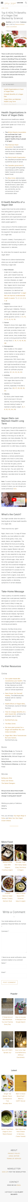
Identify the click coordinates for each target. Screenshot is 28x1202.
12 (7, 319)
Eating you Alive (6, 778)
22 (13, 372)
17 (17, 340)
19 (22, 340)
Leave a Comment (11, 26)
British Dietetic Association (17, 132)
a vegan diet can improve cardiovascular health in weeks (15, 295)
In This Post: (10, 84)
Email (3, 972)
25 (21, 372)
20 (25, 340)
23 (16, 372)
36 (5, 343)
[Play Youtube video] (14, 499)
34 (12, 409)
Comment (5, 931)
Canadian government (15, 165)
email (19, 1185)
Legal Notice (14, 1156)
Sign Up (5, 1172)
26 (14, 388)
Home (2, 8)
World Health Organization (17, 157)
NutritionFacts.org (11, 720)
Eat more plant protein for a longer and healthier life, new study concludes (14, 730)
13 (9, 319)
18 (20, 340)
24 (18, 372)
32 (7, 409)
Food (6, 8)
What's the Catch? (10, 104)
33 (9, 409)
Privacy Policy (14, 1153)
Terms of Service (14, 1158)
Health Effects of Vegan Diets (15, 704)
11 (5, 319)
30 (24, 388)
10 (25, 317)
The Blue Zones (10, 723)
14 (12, 319)
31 (5, 391)
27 (16, 388)
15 (14, 319)
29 (21, 388)
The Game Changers (8, 783)
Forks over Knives (7, 780)
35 (14, 409)
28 (18, 388)
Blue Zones (12, 178)
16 (15, 340)
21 (11, 372)
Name (3, 963)
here (15, 489)
